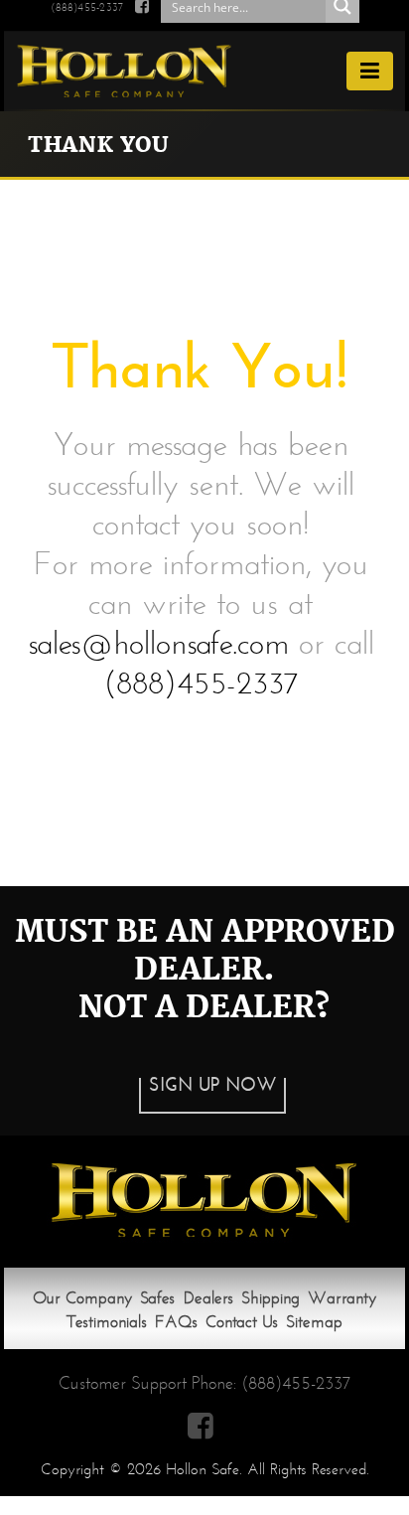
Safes (157, 1298)
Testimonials (107, 1321)
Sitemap (314, 1321)
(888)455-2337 (87, 7)
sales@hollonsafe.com (158, 643)
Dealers (208, 1298)
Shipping (270, 1298)
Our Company (82, 1298)
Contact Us (241, 1321)
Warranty (342, 1298)
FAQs (176, 1321)
